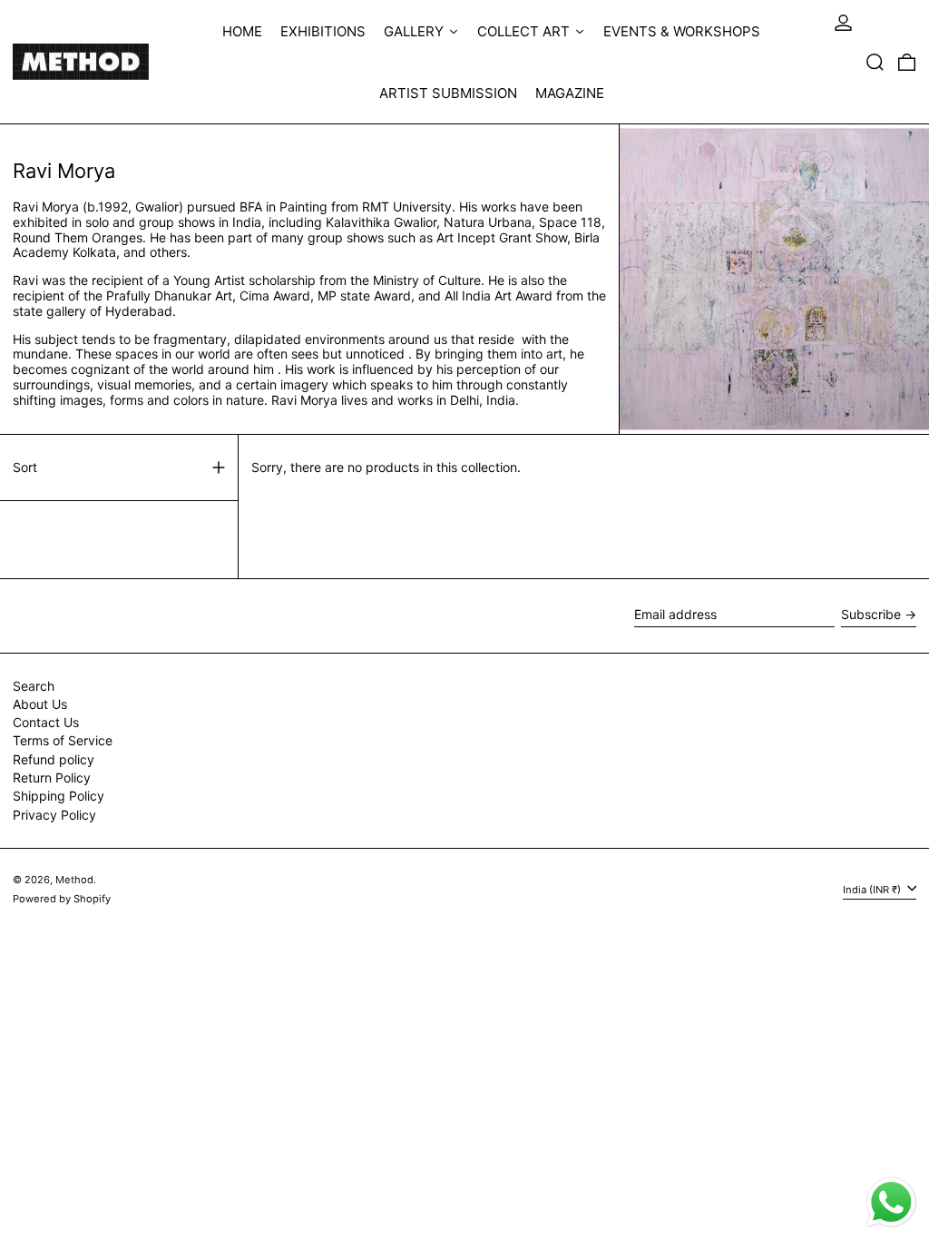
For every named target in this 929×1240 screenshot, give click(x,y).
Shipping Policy (58, 795)
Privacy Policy (54, 814)
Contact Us (46, 722)
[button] (875, 61)
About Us (40, 704)
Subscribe (871, 614)
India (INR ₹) (873, 888)
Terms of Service (62, 740)
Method (74, 879)
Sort (25, 467)
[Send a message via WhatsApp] (891, 1202)
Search (33, 686)
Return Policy (52, 777)
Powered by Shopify (62, 898)
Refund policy (53, 759)
